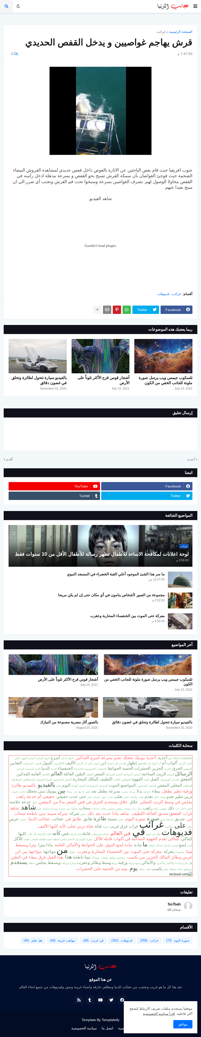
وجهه (137, 863)
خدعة (26, 801)
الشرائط (110, 774)
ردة (134, 808)
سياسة (46, 808)
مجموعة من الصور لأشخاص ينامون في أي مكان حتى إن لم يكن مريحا (111, 595)
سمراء (54, 808)
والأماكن (148, 862)
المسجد (40, 779)
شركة (74, 813)
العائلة (68, 773)
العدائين (23, 773)
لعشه (26, 839)
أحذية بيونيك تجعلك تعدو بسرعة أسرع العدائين (116, 757)
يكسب (157, 868)
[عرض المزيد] (97, 310)
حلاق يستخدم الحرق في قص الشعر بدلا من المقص (83, 801)
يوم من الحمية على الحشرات (101, 868)
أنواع (154, 763)
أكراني (182, 763)
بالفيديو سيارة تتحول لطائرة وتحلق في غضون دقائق (39, 380)
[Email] (107, 310)
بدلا (139, 791)
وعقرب (83, 862)
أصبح (47, 758)
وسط (106, 862)
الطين (80, 773)
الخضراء (78, 768)
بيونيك (51, 791)
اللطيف (106, 779)
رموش (119, 808)
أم (164, 762)
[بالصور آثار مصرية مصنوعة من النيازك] (53, 707)
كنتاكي (186, 838)
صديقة (170, 819)
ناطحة (78, 857)
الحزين (157, 768)
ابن (103, 762)
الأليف (70, 762)
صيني (121, 819)
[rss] (79, 1000)
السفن (137, 774)
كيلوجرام (80, 839)
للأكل (17, 838)
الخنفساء (65, 768)
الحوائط (114, 768)
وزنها (114, 863)
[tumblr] (90, 1000)
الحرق (177, 768)
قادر (79, 834)
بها (79, 791)
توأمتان (134, 796)
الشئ (119, 774)
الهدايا (75, 785)
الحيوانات (102, 768)
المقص (163, 785)
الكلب (116, 779)
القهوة (137, 779)
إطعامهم (142, 763)
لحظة (56, 839)
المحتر (68, 779)
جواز (103, 796)
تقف (141, 796)
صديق (180, 818)
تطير (179, 796)
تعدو (170, 796)
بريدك (132, 791)
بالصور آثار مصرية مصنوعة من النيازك (69, 722)
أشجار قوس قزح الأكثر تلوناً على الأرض (103, 380)
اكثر (90, 763)
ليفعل (152, 845)
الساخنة (148, 773)
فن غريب (93, 940)
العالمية (46, 774)
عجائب (57, 818)
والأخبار (170, 863)
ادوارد (96, 763)
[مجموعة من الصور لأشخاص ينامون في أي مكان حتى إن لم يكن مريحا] (180, 600)
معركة (168, 851)
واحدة (178, 863)
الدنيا (45, 768)
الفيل (154, 779)
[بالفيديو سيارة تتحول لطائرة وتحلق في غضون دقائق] (38, 356)
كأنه (56, 833)
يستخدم (19, 862)
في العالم (120, 833)
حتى (82, 796)
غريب (114, 826)
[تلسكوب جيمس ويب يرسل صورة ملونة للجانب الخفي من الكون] (163, 356)
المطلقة (187, 785)
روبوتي (111, 808)
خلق (189, 808)
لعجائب (34, 839)
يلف (148, 869)
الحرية (167, 768)
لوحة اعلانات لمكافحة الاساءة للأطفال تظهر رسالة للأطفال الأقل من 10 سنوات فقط (102, 554)
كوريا (89, 839)
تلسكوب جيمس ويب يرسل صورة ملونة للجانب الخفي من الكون (165, 380)
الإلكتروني (58, 763)
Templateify (110, 1020)
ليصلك (159, 845)
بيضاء (69, 791)
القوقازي (126, 779)
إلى (116, 763)
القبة (146, 779)
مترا (41, 844)
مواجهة (49, 851)
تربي (188, 796)
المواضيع (128, 785)
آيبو (170, 758)
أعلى (17, 758)
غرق (124, 826)
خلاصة (15, 801)
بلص (87, 791)
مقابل (72, 851)
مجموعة (179, 851)
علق (189, 826)
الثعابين (16, 762)
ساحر (103, 808)
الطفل (89, 774)
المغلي (176, 785)
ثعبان (126, 796)
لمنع (182, 844)
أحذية (162, 757)
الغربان (175, 779)
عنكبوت (169, 826)
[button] (195, 6)
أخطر (71, 758)
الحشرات (142, 768)
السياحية (127, 774)
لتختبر (63, 839)
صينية (112, 818)
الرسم (170, 774)
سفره (62, 808)
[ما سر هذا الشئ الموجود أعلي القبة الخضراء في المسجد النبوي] (180, 580)
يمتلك (142, 869)
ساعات (95, 808)
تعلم (156, 796)
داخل (183, 808)
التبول (47, 762)
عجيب (23, 819)
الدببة (54, 768)
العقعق (186, 779)
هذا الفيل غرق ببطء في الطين (37, 857)
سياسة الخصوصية (84, 1028)
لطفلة (42, 839)
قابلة (86, 833)
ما (145, 844)
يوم (133, 868)
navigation (186, 758)
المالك (93, 779)
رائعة (156, 808)
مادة (138, 844)
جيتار (89, 796)
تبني (41, 791)
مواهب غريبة (62, 940)
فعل (158, 834)
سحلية (74, 808)
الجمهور (188, 768)
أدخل (64, 758)
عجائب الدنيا (39, 818)
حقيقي (62, 796)
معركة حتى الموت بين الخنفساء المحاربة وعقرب (127, 616)
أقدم (9, 459)
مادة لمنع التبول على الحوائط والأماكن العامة (93, 844)
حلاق (134, 801)
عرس (14, 818)
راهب (147, 808)
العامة (36, 773)
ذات (177, 808)
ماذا (49, 844)
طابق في (73, 818)
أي (149, 763)
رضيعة (127, 808)
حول (34, 802)
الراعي (20, 768)
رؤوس (163, 808)
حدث (73, 796)
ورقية (122, 862)
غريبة (105, 826)
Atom (176, 758)
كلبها (22, 833)
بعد (94, 791)
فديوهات (163, 294)
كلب (29, 834)
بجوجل (147, 791)
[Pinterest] (117, 310)
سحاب (84, 808)
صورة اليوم (135, 818)
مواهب (105, 857)
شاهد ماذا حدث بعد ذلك (108, 813)
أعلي (189, 763)
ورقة (131, 863)
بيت (75, 791)
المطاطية (16, 779)
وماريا (73, 863)
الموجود (103, 785)
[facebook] (122, 1000)
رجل (139, 808)
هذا (68, 857)
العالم (57, 774)
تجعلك (31, 791)
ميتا (87, 857)
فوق (148, 834)
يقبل (165, 869)
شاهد (28, 807)
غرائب (160, 31)
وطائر (96, 862)
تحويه (15, 791)
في (138, 831)
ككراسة (41, 834)
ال (85, 763)
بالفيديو (46, 784)
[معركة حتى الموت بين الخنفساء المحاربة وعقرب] (180, 621)
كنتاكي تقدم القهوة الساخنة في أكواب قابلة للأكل (136, 838)
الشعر (99, 773)
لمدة (189, 845)
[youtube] (100, 1000)
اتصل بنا (107, 1028)
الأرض (80, 763)
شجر (83, 813)
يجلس (41, 862)
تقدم (149, 796)
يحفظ (31, 863)
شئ (39, 808)
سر (68, 808)
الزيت (161, 773)
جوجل (96, 796)
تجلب (22, 791)
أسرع (55, 757)
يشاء (180, 869)
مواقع (113, 857)
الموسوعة (92, 785)
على (180, 825)
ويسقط (54, 862)
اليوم (66, 785)
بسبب (124, 791)
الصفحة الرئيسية (180, 31)
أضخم (31, 758)
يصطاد (173, 869)
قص (65, 833)
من (62, 850)
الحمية (127, 768)
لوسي (174, 845)
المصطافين (29, 779)
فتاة (98, 826)
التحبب (37, 763)
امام (58, 785)
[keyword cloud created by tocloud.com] (180, 874)
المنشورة (142, 785)
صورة (153, 819)
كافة (49, 834)
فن (153, 834)
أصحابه (39, 758)
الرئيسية (29, 768)
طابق (88, 818)
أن (159, 763)
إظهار (132, 762)
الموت (114, 785)
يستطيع (188, 869)
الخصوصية (90, 768)
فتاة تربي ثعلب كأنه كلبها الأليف (65, 826)
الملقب (152, 785)
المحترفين (58, 779)
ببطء (156, 791)
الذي (37, 768)
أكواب (172, 762)
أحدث (191, 459)
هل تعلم (33, 940)
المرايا (48, 779)
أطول (24, 758)
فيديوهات (96, 834)
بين (61, 790)
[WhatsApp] (127, 310)
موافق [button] (183, 1024)
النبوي (82, 785)
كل (34, 834)
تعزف (163, 796)
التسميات (28, 763)
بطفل (103, 791)
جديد (110, 796)
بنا (83, 791)
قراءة (73, 834)
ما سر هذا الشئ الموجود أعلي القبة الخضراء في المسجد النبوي (116, 574)
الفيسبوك (165, 779)
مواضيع (121, 857)
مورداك (95, 857)
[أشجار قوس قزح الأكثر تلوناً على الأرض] (101, 356)
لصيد (49, 839)
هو (186, 863)
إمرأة (110, 763)
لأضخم (71, 839)
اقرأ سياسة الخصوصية (159, 1014)
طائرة (100, 819)
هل (190, 863)
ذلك (171, 808)
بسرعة (114, 791)
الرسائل (183, 774)
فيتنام (105, 834)
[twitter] (111, 1000)
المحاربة (80, 779)
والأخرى (160, 863)
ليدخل (167, 845)
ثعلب (118, 796)
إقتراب (122, 763)
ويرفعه (65, 863)
